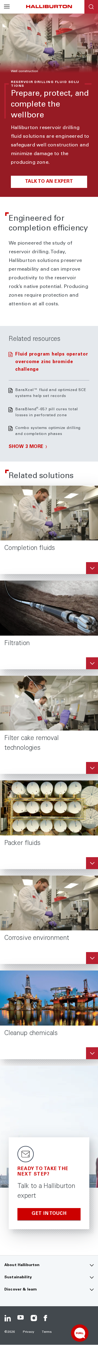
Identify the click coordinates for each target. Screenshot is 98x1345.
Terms (47, 1332)
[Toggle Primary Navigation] (7, 7)
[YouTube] (20, 1318)
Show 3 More (26, 447)
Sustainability (18, 1277)
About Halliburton (21, 1265)
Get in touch (49, 1214)
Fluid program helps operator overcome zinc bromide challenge (51, 362)
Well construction (24, 71)
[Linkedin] (7, 1318)
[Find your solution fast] (79, 1333)
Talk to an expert (49, 182)
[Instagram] (33, 1318)
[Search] (91, 7)
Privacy (29, 1332)
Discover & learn (20, 1290)
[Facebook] (46, 1318)
